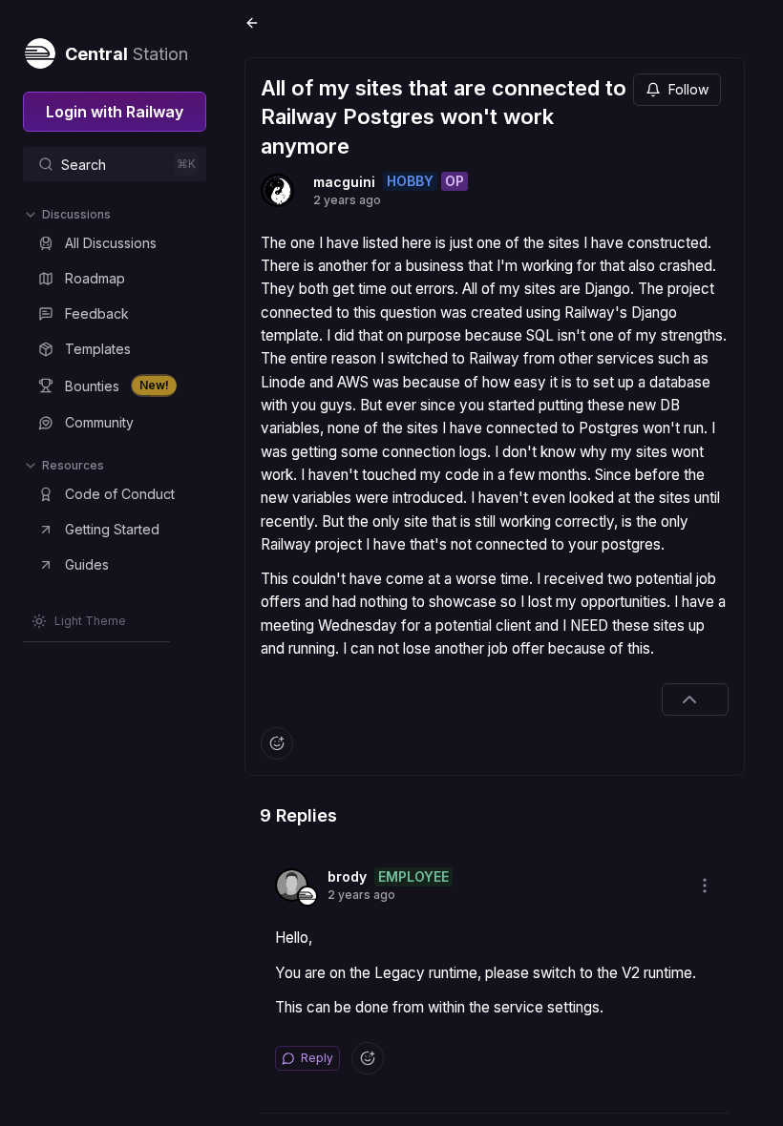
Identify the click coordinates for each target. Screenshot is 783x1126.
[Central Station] (39, 50)
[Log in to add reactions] (277, 743)
